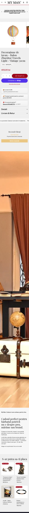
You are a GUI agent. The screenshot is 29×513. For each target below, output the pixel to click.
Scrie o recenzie (14, 141)
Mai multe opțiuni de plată (14, 84)
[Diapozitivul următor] (27, 11)
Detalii (4, 109)
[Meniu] (2, 2)
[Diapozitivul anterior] (2, 11)
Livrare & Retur (8, 113)
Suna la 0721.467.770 (9, 104)
